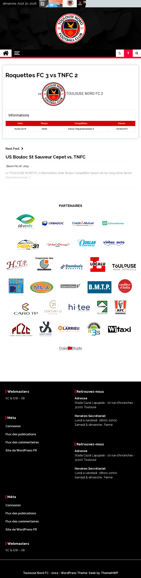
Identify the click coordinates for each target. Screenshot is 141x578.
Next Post (12, 148)
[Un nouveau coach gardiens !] (79, 4)
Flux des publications (21, 434)
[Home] (6, 53)
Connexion (13, 426)
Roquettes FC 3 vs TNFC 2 (42, 75)
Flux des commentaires (22, 442)
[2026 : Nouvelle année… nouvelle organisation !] (65, 4)
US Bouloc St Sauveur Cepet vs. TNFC (46, 157)
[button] (120, 53)
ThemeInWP (109, 573)
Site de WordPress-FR (21, 450)
